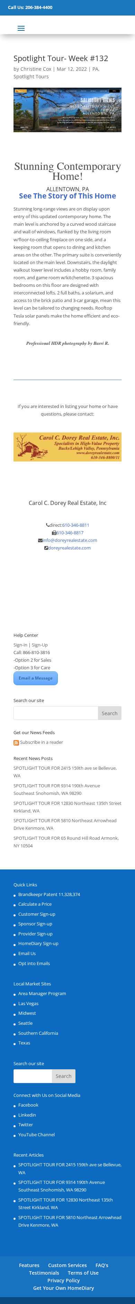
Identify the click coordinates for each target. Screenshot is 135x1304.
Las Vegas (28, 1003)
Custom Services (67, 1265)
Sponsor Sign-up (35, 924)
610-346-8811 (75, 525)
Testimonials (44, 1272)
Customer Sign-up (36, 914)
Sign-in (20, 645)
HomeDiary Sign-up (38, 943)
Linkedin (27, 1115)
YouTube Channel (36, 1134)
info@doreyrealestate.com (70, 540)
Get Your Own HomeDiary (63, 1288)
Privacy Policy (63, 1280)
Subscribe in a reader (41, 742)
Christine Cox (35, 69)
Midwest (27, 1013)
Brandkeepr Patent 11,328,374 (49, 894)
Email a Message (36, 678)
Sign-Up (40, 645)
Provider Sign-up (35, 934)
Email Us (27, 953)
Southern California (38, 1033)
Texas (24, 1043)
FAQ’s (102, 1265)
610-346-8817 (69, 532)
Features (29, 1265)
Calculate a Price (35, 904)
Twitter (25, 1124)
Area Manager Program (42, 993)
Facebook (28, 1105)
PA (95, 69)
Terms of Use (83, 1272)
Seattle (25, 1023)
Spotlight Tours (31, 76)
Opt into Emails (34, 963)
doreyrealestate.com (69, 548)
